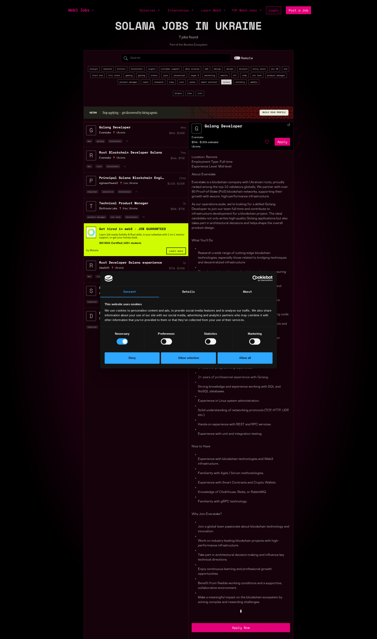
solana (226, 82)
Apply (282, 141)
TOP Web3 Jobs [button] (245, 10)
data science (192, 68)
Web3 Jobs (79, 10)
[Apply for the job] (196, 128)
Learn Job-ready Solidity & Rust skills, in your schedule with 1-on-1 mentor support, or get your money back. (141, 236)
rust (181, 82)
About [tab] (247, 291)
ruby (171, 82)
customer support (170, 68)
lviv (200, 93)
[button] (92, 10)
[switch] (166, 341)
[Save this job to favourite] (267, 141)
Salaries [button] (148, 10)
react (146, 82)
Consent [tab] (129, 291)
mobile (224, 75)
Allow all (245, 357)
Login (274, 10)
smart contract (209, 82)
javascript (179, 75)
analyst (94, 68)
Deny (132, 357)
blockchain (137, 68)
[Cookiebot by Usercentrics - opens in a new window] (255, 278)
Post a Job (298, 10)
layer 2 (195, 75)
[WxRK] (93, 112)
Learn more (176, 251)
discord (243, 68)
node (244, 75)
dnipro (178, 93)
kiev (189, 93)
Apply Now (241, 627)
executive (108, 191)
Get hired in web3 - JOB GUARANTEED (132, 228)
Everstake (197, 137)
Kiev (125, 209)
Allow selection (188, 357)
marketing (209, 75)
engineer (92, 191)
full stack (114, 75)
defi (206, 68)
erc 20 (274, 68)
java (165, 75)
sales (192, 82)
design (217, 68)
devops (229, 68)
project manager (128, 82)
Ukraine (120, 133)
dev (89, 141)
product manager (276, 75)
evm (285, 68)
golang (141, 75)
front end (97, 75)
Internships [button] (179, 10)
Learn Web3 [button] (212, 10)
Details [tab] (188, 291)
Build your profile (274, 112)
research (159, 82)
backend (107, 68)
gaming (129, 75)
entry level (259, 68)
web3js (253, 82)
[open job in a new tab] (289, 125)
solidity (240, 82)
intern (154, 75)
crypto (151, 68)
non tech (257, 75)
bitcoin (121, 68)
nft (235, 75)
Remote (247, 58)
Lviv (126, 183)
